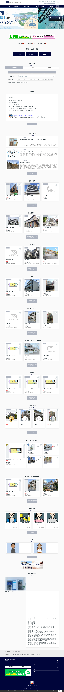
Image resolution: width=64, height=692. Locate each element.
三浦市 (22, 82)
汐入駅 (46, 79)
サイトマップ (41, 685)
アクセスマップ (35, 669)
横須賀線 (21, 654)
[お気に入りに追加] (20, 185)
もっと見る (32, 173)
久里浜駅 (18, 79)
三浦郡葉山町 (25, 82)
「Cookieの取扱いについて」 (47, 690)
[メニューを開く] (57, 6)
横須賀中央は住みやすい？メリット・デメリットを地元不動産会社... (24, 115)
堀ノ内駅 (22, 79)
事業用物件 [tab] (32, 67)
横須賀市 (18, 82)
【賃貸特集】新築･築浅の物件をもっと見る (32, 205)
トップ (9, 6)
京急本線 (17, 654)
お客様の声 (34, 664)
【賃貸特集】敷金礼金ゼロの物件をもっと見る (32, 237)
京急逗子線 (24, 654)
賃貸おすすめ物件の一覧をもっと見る (32, 432)
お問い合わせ (51, 6)
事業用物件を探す (26, 6)
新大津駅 (49, 79)
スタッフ (34, 662)
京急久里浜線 (14, 654)
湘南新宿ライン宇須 (30, 654)
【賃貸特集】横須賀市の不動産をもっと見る (32, 365)
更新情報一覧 (32, 123)
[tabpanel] (32, 18)
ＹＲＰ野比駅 (37, 79)
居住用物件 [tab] (14, 67)
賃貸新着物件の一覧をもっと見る (32, 398)
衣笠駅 (34, 79)
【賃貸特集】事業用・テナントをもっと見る (32, 333)
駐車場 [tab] (49, 67)
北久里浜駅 (30, 79)
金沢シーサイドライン (36, 654)
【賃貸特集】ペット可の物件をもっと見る (32, 269)
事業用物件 (31, 54)
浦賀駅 (52, 79)
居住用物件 (19, 54)
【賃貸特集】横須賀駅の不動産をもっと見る (32, 501)
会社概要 (42, 6)
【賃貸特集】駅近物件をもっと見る (32, 301)
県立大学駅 (25, 79)
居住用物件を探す (17, 6)
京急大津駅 (42, 79)
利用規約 (29, 685)
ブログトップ (34, 6)
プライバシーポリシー (35, 685)
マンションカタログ (24, 685)
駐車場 (44, 54)
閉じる (60, 690)
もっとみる (32, 532)
